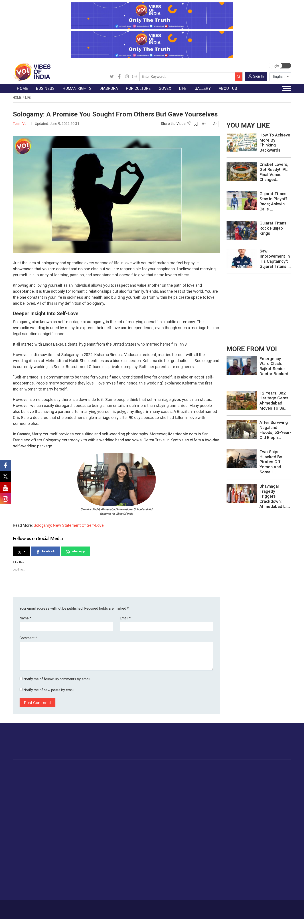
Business (54, 769)
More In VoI (22, 846)
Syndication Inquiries (32, 879)
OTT (141, 785)
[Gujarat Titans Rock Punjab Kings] (242, 230)
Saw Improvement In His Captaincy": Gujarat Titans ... (275, 258)
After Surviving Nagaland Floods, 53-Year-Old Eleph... (275, 430)
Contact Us (63, 907)
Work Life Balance (250, 813)
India (55, 774)
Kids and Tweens (249, 824)
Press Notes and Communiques (41, 857)
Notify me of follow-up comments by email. (57, 679)
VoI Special (25, 802)
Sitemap (121, 907)
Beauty (242, 835)
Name (25, 618)
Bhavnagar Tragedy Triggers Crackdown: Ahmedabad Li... (274, 496)
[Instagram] (127, 77)
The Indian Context (31, 785)
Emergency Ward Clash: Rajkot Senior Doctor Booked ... (273, 368)
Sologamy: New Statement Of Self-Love (69, 525)
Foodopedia (198, 769)
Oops (21, 874)
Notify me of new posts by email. (49, 690)
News (86, 774)
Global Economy (63, 785)
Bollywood (145, 774)
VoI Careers (26, 885)
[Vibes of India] (32, 71)
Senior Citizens (248, 802)
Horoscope (245, 774)
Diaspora (108, 769)
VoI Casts (277, 791)
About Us (45, 907)
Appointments (169, 791)
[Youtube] (134, 77)
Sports (242, 830)
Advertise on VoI (29, 852)
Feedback (81, 907)
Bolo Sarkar (167, 785)
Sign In (258, 76)
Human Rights (88, 769)
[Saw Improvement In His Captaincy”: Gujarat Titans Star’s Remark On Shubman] (242, 258)
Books (142, 791)
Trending (23, 774)
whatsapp (78, 551)
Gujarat (22, 791)
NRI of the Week (118, 785)
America (112, 774)
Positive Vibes (27, 807)
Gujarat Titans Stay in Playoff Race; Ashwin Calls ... (273, 201)
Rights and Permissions (34, 891)
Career (30, 907)
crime (21, 796)
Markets (57, 791)
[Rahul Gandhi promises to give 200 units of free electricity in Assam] (242, 365)
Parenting (244, 796)
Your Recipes (203, 785)
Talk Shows (278, 780)
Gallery (270, 769)
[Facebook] (119, 77)
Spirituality (244, 841)
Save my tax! (61, 796)
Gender (242, 785)
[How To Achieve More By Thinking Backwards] (242, 142)
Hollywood (145, 780)
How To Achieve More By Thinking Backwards (274, 142)
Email (125, 618)
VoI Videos (278, 785)
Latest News (26, 780)
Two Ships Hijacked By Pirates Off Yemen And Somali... (270, 462)
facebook (48, 551)
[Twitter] (111, 77)
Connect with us (265, 745)
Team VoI (20, 124)
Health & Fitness (249, 819)
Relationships (246, 791)
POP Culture (142, 769)
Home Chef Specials (208, 774)
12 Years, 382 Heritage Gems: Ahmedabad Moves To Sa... (274, 400)
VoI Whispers (169, 780)
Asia (109, 780)
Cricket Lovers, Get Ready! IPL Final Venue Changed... (273, 172)
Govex (160, 769)
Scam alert (25, 863)
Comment (28, 638)
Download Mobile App (265, 909)
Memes (275, 796)
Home (17, 97)
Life (28, 97)
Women (242, 780)
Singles (242, 807)
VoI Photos (278, 802)
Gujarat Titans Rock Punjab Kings (272, 228)
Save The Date (280, 774)
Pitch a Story (26, 868)
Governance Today (173, 774)
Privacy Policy (101, 907)
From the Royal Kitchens (211, 780)
